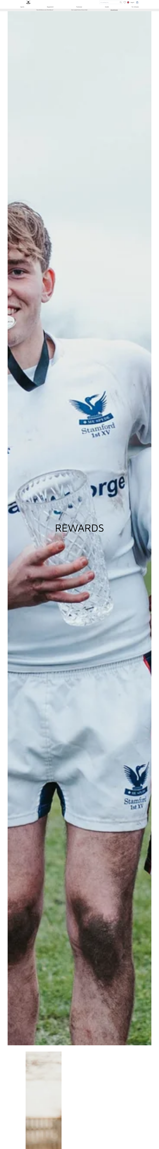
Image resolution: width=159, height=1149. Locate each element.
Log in (132, 2)
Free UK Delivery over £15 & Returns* (44, 10)
